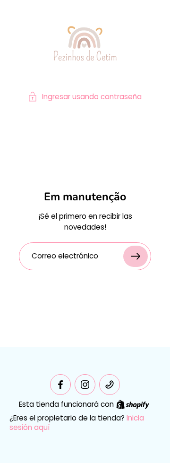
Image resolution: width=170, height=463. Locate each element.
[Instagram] (85, 384)
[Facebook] (60, 384)
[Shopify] (133, 404)
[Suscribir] (135, 256)
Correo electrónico (65, 256)
